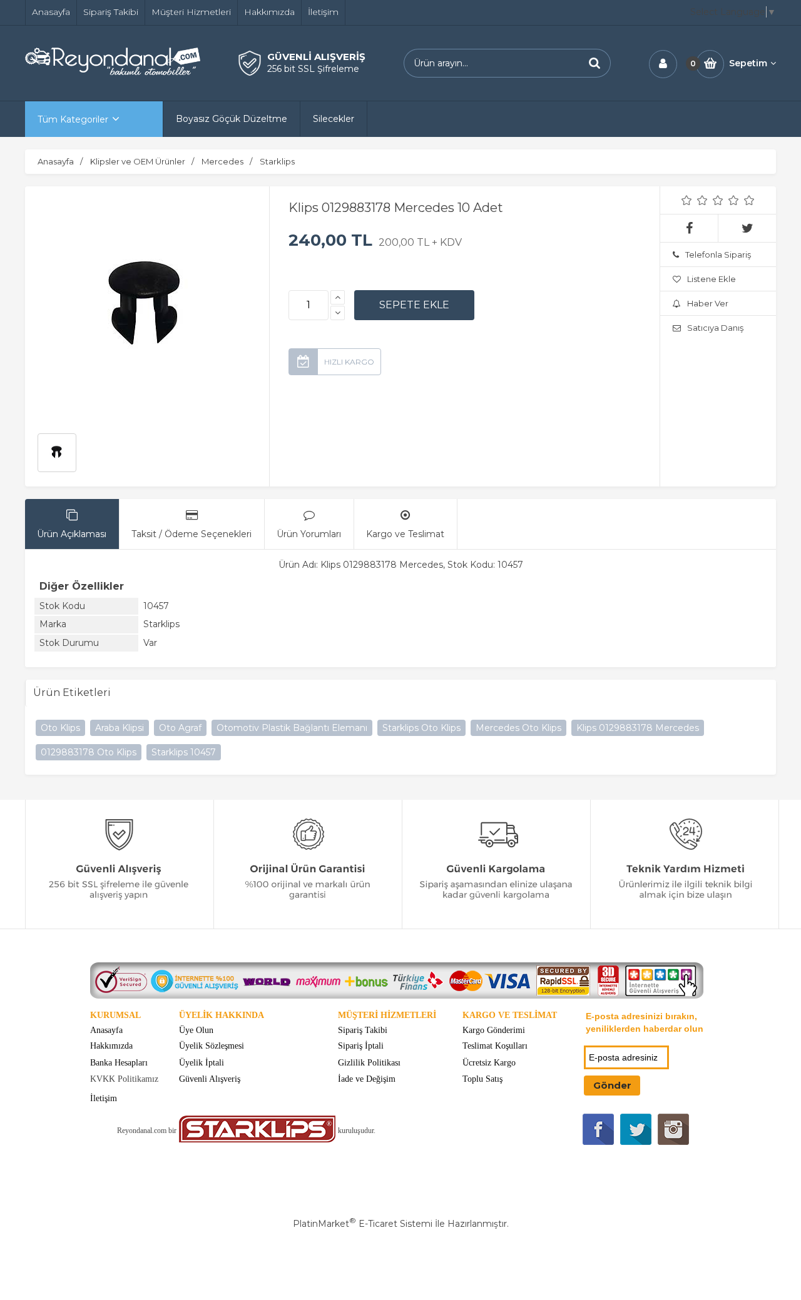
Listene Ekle (711, 279)
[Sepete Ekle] (414, 305)
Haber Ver (707, 303)
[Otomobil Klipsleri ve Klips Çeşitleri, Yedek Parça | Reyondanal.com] (112, 72)
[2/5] (694, 200)
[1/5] (687, 200)
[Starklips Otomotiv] (257, 1139)
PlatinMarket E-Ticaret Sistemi (362, 1223)
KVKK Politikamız (124, 1079)
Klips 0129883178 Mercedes (637, 727)
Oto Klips (60, 727)
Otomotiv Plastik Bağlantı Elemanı (292, 727)
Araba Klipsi (119, 727)
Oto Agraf (180, 727)
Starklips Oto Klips (421, 727)
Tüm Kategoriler (73, 119)
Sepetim (748, 63)
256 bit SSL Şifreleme (313, 68)
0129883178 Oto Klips (88, 752)
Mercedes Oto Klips (518, 727)
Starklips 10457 (183, 752)
